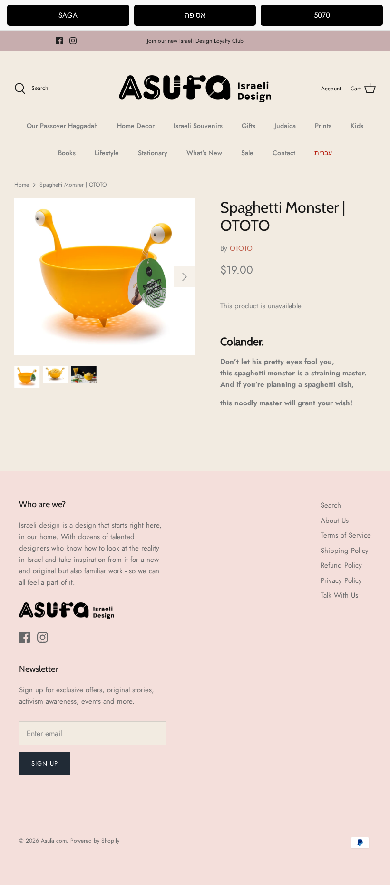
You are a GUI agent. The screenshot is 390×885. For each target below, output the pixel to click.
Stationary (152, 152)
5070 (322, 15)
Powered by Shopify (94, 840)
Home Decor (136, 125)
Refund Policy (341, 565)
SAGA (68, 15)
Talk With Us (339, 595)
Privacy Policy (341, 580)
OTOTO (241, 248)
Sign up (44, 763)
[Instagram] (73, 40)
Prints (323, 125)
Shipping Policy (345, 550)
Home (21, 184)
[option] (104, 276)
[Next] (184, 276)
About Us (335, 520)
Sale (247, 152)
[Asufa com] (195, 88)
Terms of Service (346, 535)
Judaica (285, 125)
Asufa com (54, 840)
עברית (323, 152)
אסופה (195, 15)
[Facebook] (59, 40)
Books (67, 152)
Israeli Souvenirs (198, 125)
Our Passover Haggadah (62, 125)
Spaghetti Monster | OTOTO (73, 184)
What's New (204, 152)
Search (331, 505)
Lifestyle (107, 152)
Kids (357, 125)
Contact (284, 152)
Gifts (248, 125)
